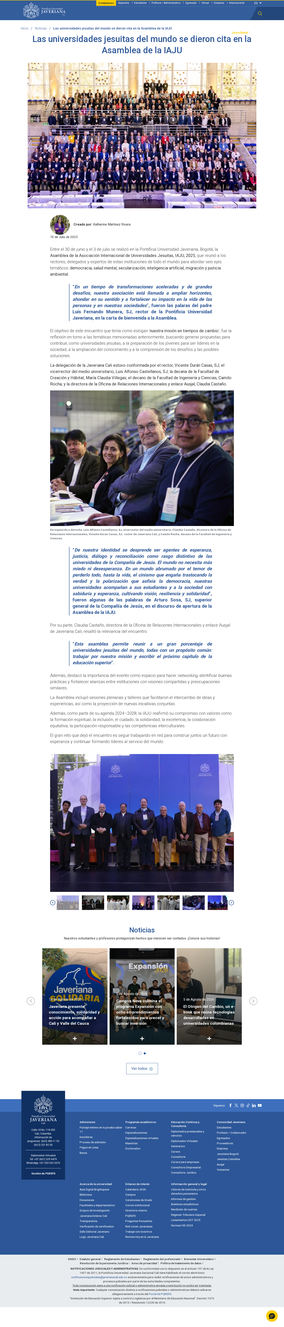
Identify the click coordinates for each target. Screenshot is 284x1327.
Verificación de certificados (97, 1226)
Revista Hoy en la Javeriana (142, 1236)
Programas (73, 33)
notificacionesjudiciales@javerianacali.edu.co (99, 1277)
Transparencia (218, 33)
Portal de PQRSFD (160, 1294)
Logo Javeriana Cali (92, 1236)
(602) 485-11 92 (50, 1141)
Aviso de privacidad (144, 1263)
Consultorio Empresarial (186, 1167)
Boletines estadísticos (185, 1204)
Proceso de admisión (93, 1142)
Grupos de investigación (95, 1210)
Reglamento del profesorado (161, 1259)
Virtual (205, 2)
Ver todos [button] (139, 1068)
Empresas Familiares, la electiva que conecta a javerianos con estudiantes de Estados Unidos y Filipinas (208, 1012)
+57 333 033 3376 (49, 1163)
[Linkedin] (254, 1105)
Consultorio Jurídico (183, 1172)
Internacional (236, 2)
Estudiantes (224, 1127)
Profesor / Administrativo (166, 2)
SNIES (72, 1259)
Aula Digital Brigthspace (94, 1189)
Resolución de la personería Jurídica (104, 1263)
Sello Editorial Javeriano (94, 1231)
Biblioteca (86, 1194)
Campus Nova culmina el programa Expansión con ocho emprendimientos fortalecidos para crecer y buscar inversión (73, 1012)
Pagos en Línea (89, 1147)
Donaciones (87, 1200)
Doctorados (132, 1148)
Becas (83, 1152)
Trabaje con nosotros (138, 1231)
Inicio (24, 28)
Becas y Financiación (100, 33)
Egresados (223, 1138)
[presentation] (52, 902)
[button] (260, 13)
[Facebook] (230, 1105)
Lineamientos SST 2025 (185, 1220)
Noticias (41, 28)
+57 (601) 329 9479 (45, 1159)
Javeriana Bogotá (228, 1153)
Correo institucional (137, 1205)
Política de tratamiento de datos (181, 1263)
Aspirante (123, 2)
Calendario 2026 (135, 1189)
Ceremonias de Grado (138, 1200)
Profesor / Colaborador (231, 1132)
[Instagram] (242, 1105)
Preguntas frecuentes (138, 1221)
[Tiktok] (248, 1105)
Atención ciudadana (190, 33)
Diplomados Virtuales (184, 1141)
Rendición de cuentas (184, 1209)
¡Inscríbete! (240, 33)
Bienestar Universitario (199, 1259)
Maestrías (131, 1143)
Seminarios (178, 1146)
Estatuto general (90, 1259)
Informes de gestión (183, 1199)
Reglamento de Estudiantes (122, 1259)
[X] (236, 1105)
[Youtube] (260, 1105)
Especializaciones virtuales (141, 1138)
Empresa (219, 2)
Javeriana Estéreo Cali (93, 1215)
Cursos (175, 1151)
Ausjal (220, 1164)
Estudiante (140, 2)
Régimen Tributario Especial (188, 1214)
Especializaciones (136, 1132)
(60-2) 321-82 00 (43, 1144)
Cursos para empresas (185, 1162)
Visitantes (223, 1169)
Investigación (145, 33)
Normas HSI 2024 (182, 1225)
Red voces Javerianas (138, 1226)
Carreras (130, 1127)
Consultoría (178, 1156)
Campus (130, 1194)
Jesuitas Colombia (228, 1159)
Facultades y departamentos (97, 1205)
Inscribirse (86, 1137)
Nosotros (165, 33)
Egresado (190, 2)
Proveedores (225, 1143)
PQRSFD (130, 1215)
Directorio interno (136, 1210)
